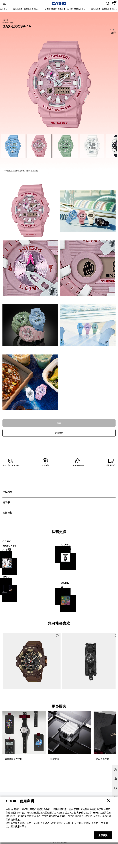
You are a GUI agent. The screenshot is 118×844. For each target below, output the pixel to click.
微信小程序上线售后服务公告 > (88, 9)
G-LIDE (5, 20)
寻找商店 (59, 433)
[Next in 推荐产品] (113, 667)
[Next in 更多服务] (113, 739)
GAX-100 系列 (7, 23)
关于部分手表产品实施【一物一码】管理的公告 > (50, 9)
